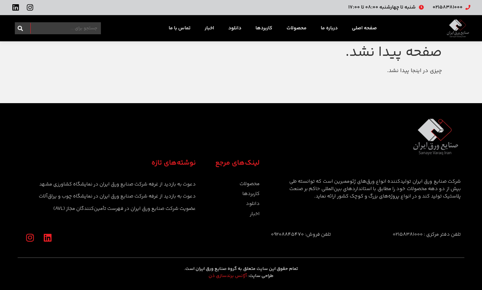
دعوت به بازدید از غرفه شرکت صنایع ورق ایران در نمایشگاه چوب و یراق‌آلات (117, 196)
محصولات (297, 28)
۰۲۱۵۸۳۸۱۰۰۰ (408, 234)
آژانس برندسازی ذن (228, 275)
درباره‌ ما (329, 28)
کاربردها (263, 28)
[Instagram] (30, 7)
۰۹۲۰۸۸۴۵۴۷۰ (287, 234)
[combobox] (62, 28)
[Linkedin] (15, 7)
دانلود (234, 28)
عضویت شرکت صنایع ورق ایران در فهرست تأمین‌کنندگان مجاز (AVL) (124, 209)
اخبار (209, 28)
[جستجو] (19, 28)
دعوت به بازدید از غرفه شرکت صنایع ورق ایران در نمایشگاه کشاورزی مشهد (117, 184)
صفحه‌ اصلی (364, 28)
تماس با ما (180, 28)
